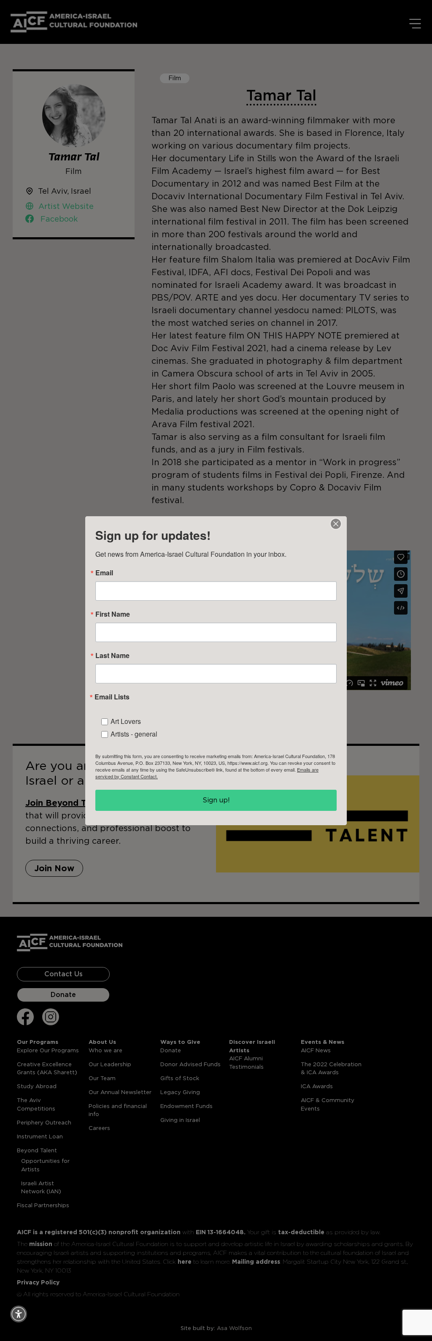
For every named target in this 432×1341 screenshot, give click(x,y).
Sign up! (216, 800)
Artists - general (134, 734)
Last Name (112, 655)
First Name (112, 614)
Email (104, 572)
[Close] (335, 524)
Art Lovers (126, 721)
